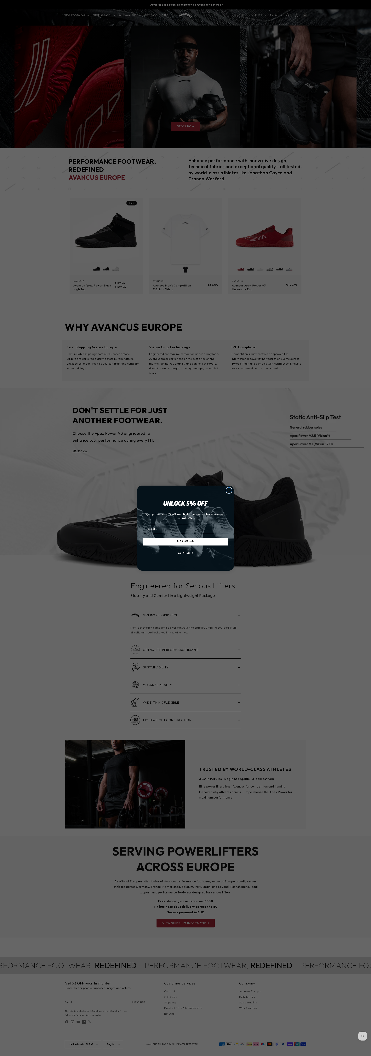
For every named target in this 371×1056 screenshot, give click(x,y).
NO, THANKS (185, 553)
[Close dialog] (229, 490)
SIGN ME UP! (185, 542)
